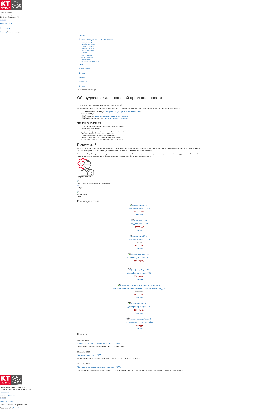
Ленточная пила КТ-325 (139, 208)
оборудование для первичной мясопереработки (123, 111)
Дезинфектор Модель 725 (139, 272)
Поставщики (83, 82)
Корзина (5, 28)
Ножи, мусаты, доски (87, 48)
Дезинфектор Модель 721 (139, 306)
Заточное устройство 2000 (139, 257)
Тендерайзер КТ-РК (139, 223)
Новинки (84, 52)
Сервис (81, 64)
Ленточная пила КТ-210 (139, 239)
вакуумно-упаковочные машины (116, 118)
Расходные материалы (88, 54)
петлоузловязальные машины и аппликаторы (111, 116)
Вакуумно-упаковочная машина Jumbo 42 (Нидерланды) (139, 288)
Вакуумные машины (87, 46)
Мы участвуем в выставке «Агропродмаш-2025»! (99, 367)
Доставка (82, 73)
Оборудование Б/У (87, 57)
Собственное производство (90, 61)
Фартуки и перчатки (87, 50)
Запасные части (86, 59)
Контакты (82, 86)
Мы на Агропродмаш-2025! (89, 355)
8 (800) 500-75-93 (6, 23)
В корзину (3, 32)
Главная (82, 35)
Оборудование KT (87, 43)
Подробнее (139, 214)
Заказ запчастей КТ (86, 69)
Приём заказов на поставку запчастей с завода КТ (100, 343)
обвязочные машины (109, 114)
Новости (82, 77)
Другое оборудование (88, 44)
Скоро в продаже (86, 56)
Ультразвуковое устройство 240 (139, 322)
